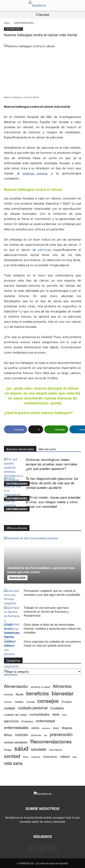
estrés (35, 728)
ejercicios (11, 721)
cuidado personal (32, 708)
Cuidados (57, 708)
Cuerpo (66, 701)
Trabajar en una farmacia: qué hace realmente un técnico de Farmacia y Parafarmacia (46, 611)
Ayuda (20, 694)
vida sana (13, 763)
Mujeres (67, 728)
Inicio (7, 22)
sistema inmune (35, 173)
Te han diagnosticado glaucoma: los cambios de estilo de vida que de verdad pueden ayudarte (52, 483)
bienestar (63, 693)
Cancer (8, 701)
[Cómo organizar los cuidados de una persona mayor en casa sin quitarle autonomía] (12, 658)
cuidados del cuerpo (15, 714)
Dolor (64, 714)
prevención (61, 734)
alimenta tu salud (40, 687)
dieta (55, 714)
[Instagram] (42, 848)
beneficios (37, 693)
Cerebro (19, 702)
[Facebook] (32, 848)
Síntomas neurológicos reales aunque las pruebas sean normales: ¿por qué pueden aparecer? (52, 464)
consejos (48, 700)
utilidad (65, 756)
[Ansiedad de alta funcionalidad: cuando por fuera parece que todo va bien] (42, 560)
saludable (38, 749)
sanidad (12, 756)
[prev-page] (6, 516)
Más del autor (47, 449)
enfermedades (16, 727)
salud (21, 748)
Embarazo (27, 721)
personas (36, 735)
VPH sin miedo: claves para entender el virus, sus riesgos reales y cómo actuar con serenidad (53, 502)
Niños (8, 735)
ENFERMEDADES (24, 22)
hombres (46, 728)
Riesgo (8, 749)
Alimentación (16, 686)
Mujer (56, 728)
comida (30, 702)
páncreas (44, 250)
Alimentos (62, 686)
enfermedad (45, 721)
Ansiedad (8, 694)
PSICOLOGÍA (17, 578)
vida (74, 756)
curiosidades (40, 714)
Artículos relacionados (20, 449)
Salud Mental (55, 749)
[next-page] (12, 516)
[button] (6, 5)
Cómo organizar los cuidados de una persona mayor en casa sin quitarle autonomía (52, 643)
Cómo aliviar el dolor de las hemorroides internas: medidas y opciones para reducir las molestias (52, 628)
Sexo (25, 756)
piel (45, 735)
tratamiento (50, 757)
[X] (53, 848)
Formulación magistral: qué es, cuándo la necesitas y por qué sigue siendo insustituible (52, 593)
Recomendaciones (51, 741)
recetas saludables (15, 742)
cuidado (9, 708)
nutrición (21, 735)
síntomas (35, 756)
